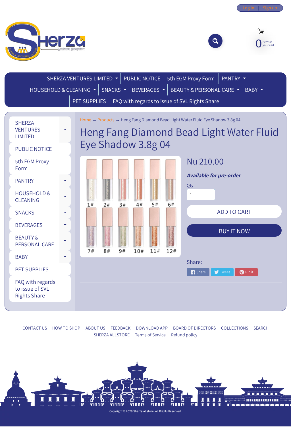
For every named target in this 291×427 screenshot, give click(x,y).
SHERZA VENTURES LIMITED (83, 79)
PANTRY (234, 79)
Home (85, 120)
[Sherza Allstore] (45, 41)
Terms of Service (150, 335)
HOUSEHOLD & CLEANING (63, 90)
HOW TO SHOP (66, 328)
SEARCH (261, 328)
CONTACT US (34, 328)
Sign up (270, 8)
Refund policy (184, 335)
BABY (255, 90)
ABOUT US (95, 328)
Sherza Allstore (143, 411)
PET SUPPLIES (89, 101)
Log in (248, 8)
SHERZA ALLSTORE (112, 335)
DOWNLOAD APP (152, 328)
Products (106, 120)
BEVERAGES (149, 90)
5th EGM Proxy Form (191, 78)
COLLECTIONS (234, 328)
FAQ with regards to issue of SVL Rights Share (166, 101)
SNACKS (114, 90)
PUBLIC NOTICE (142, 78)
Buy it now (234, 231)
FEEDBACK (120, 328)
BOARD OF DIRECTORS (194, 328)
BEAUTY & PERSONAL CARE (206, 90)
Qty (190, 185)
